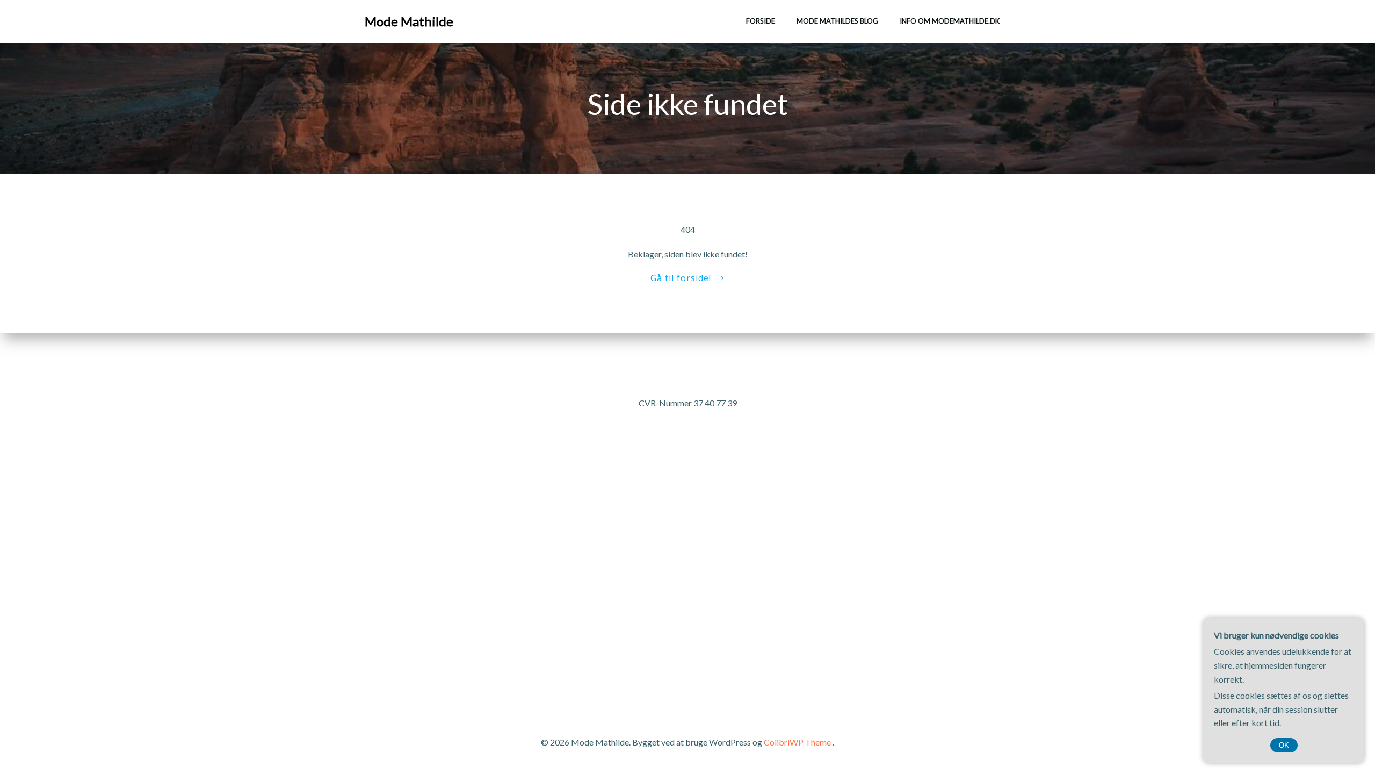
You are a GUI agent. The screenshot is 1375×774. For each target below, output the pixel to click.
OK (1284, 745)
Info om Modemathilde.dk (950, 21)
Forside (760, 21)
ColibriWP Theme (797, 742)
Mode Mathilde (409, 21)
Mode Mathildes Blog (837, 21)
